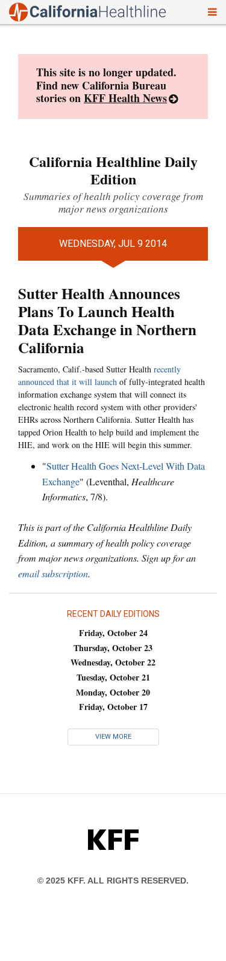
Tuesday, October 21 (113, 677)
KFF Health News (125, 98)
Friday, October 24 (113, 632)
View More (113, 737)
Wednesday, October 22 (113, 662)
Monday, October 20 (113, 692)
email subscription (53, 573)
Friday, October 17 (113, 706)
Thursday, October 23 (113, 647)
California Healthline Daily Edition (113, 170)
